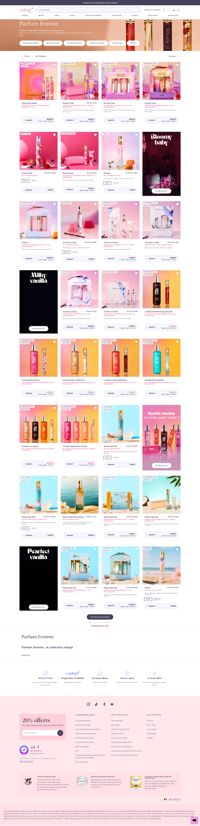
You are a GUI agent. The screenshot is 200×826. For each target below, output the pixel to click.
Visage (72, 15)
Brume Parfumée (74, 43)
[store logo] (26, 9)
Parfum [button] (150, 721)
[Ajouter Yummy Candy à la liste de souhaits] (136, 204)
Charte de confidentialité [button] (85, 734)
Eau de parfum (53, 43)
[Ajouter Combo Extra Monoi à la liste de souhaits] (177, 342)
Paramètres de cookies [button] (84, 742)
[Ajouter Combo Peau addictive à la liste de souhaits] (95, 342)
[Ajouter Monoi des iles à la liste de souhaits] (177, 479)
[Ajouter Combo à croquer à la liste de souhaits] (54, 408)
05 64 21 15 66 (45, 678)
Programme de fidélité (72, 678)
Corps (56, 15)
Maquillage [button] (151, 734)
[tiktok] (96, 704)
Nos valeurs (173, 15)
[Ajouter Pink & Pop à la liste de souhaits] (54, 135)
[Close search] (144, 10)
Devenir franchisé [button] (82, 725)
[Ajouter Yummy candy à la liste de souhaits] (95, 204)
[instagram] (88, 704)
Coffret (133, 43)
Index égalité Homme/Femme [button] (87, 729)
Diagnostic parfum (152, 10)
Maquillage (116, 15)
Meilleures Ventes (97, 43)
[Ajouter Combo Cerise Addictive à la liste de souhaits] (136, 342)
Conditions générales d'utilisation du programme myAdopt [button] (90, 757)
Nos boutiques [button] (117, 721)
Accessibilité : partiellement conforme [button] (126, 751)
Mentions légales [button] (82, 747)
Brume (41, 15)
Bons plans (153, 15)
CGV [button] (77, 751)
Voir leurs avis (26, 761)
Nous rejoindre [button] (81, 762)
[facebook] (104, 704)
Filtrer (27, 56)
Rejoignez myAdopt (72, 682)
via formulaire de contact (127, 682)
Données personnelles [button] (84, 738)
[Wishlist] (169, 10)
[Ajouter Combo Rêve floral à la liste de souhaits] (54, 342)
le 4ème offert (155, 678)
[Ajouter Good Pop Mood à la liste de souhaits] (54, 65)
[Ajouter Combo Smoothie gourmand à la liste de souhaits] (177, 273)
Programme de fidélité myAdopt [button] (124, 755)
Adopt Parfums (24, 19)
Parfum (25, 15)
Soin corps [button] (151, 725)
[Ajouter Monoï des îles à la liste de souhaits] (136, 408)
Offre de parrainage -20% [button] (121, 742)
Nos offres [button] (115, 725)
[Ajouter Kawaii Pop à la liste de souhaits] (95, 65)
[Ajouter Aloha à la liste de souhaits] (177, 549)
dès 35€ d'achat (100, 682)
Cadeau (135, 15)
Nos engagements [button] (82, 721)
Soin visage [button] (151, 729)
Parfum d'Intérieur (93, 15)
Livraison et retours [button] (119, 738)
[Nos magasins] (164, 10)
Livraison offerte (100, 678)
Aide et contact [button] (117, 734)
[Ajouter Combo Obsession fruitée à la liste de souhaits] (95, 408)
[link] (173, 10)
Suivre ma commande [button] (120, 729)
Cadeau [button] (150, 738)
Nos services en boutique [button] (121, 747)
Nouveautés (117, 43)
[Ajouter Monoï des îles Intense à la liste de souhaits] (95, 479)
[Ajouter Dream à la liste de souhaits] (136, 135)
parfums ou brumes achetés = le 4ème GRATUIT (100, 2)
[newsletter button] (60, 733)
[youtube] (112, 704)
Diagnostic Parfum (31, 43)
